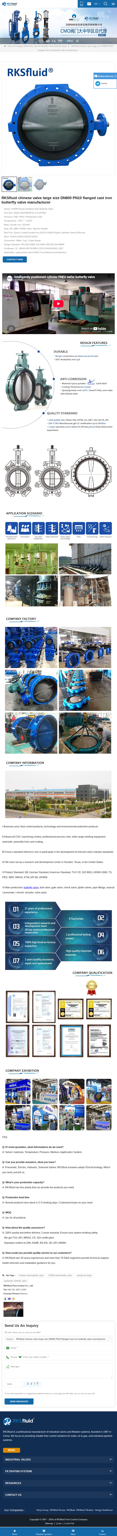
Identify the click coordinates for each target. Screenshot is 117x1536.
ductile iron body (84, 1275)
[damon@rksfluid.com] (9, 1298)
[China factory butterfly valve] (58, 25)
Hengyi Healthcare (104, 1510)
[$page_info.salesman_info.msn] (5, 1298)
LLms (58, 1523)
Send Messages (19, 1401)
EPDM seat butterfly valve (60, 1275)
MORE (11, 1450)
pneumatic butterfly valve (15, 1281)
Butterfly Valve (31, 46)
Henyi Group (42, 1510)
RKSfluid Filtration (85, 1510)
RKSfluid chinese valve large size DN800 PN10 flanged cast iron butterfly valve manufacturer (60, 1339)
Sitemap (49, 1523)
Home (10, 46)
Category (19, 46)
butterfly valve (31, 887)
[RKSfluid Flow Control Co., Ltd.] (10, 4)
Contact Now (15, 259)
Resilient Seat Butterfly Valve (54, 46)
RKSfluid (71, 1510)
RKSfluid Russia (57, 1510)
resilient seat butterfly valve (31, 1275)
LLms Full (69, 1523)
